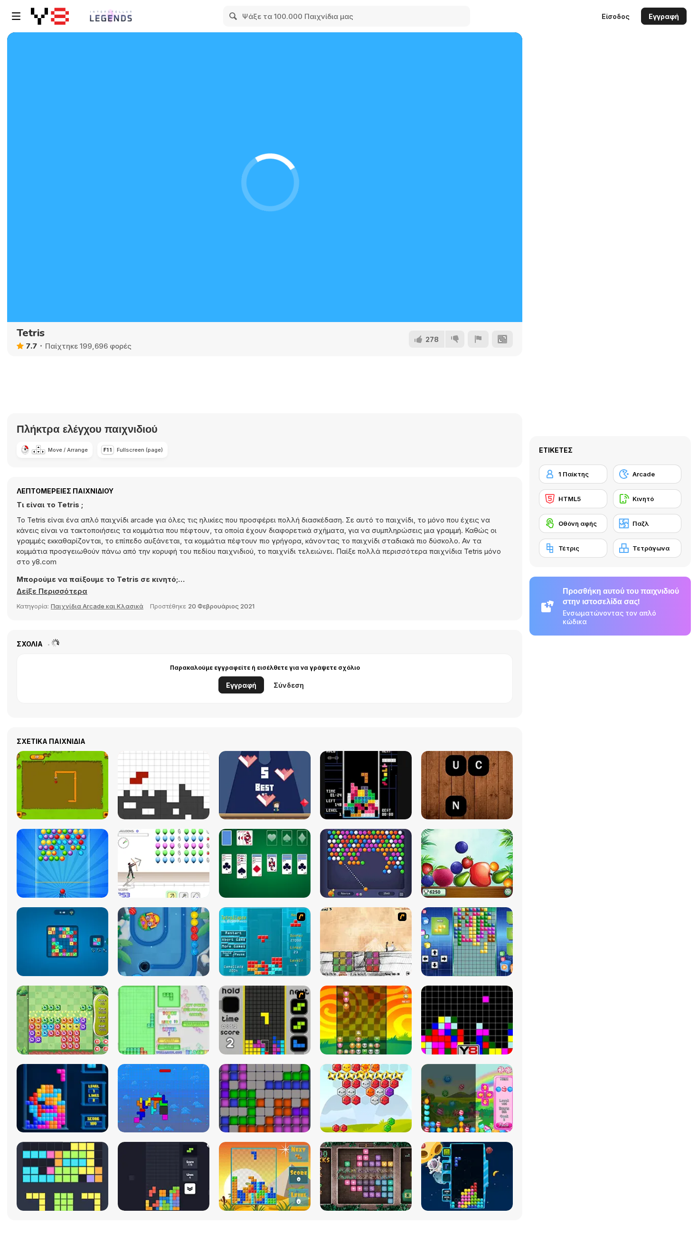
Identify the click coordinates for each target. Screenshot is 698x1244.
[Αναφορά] (478, 339)
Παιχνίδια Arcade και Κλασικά (97, 606)
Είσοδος (616, 16)
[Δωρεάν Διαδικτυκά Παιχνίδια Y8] (49, 16)
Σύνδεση (289, 685)
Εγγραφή (664, 16)
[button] (52, 591)
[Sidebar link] (16, 16)
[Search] (233, 16)
